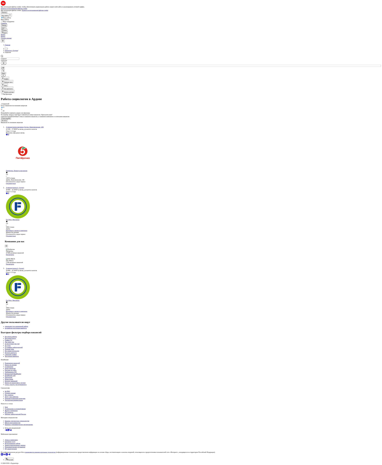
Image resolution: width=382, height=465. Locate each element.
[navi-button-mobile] (3, 40)
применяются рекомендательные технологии (40, 452)
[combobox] (10, 59)
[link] (4, 30)
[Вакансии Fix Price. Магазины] (193, 207)
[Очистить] (3, 63)
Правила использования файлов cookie (35, 10)
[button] (3, 35)
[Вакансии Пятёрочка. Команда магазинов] (193, 153)
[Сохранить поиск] (3, 68)
